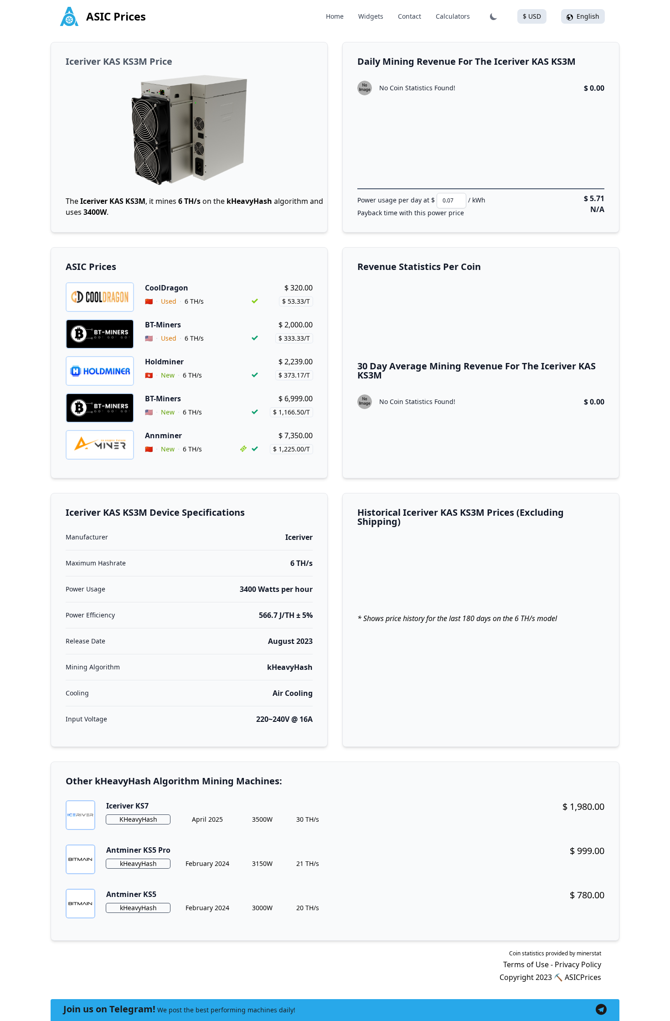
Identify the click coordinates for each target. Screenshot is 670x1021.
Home (335, 16)
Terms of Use (526, 964)
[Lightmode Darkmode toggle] (493, 16)
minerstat (589, 953)
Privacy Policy (578, 964)
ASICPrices (583, 977)
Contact (409, 16)
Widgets (370, 16)
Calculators (453, 16)
